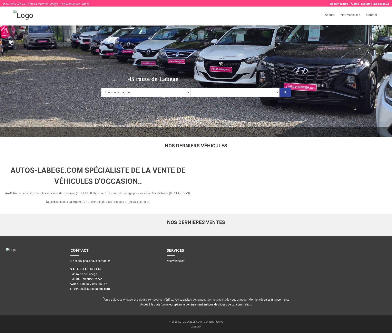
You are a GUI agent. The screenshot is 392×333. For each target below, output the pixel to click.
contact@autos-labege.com (92, 288)
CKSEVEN (196, 326)
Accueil (330, 15)
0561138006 (362, 4)
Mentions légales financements (269, 299)
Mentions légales (213, 321)
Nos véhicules (175, 260)
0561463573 (381, 4)
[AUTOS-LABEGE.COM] (23, 15)
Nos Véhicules (350, 15)
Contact (371, 15)
